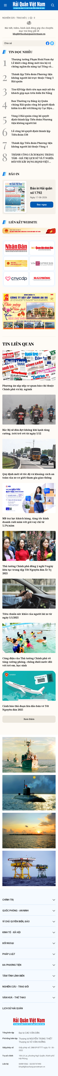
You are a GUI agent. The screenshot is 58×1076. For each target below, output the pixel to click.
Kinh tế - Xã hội (11, 932)
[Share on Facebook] (47, 43)
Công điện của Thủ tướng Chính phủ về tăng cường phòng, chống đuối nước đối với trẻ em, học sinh (27, 662)
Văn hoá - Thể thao (14, 997)
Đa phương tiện (11, 965)
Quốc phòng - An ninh (15, 910)
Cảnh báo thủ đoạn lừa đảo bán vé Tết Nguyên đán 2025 (25, 707)
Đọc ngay (42, 204)
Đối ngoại (8, 943)
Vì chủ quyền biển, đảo (15, 921)
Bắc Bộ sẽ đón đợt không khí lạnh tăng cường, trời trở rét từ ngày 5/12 (26, 431)
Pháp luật (8, 954)
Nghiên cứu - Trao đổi (15, 986)
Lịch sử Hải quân (12, 1008)
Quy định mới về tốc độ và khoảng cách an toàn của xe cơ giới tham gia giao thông (28, 475)
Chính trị (8, 899)
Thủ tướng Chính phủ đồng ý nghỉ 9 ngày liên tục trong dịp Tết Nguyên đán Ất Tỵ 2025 (27, 570)
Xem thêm (29, 719)
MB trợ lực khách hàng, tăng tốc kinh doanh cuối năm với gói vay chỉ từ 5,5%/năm (25, 522)
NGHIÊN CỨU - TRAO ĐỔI (14, 18)
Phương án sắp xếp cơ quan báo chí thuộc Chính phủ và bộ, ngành (28, 387)
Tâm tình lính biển (13, 975)
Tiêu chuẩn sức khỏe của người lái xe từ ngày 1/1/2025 (27, 615)
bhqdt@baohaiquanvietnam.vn (29, 33)
